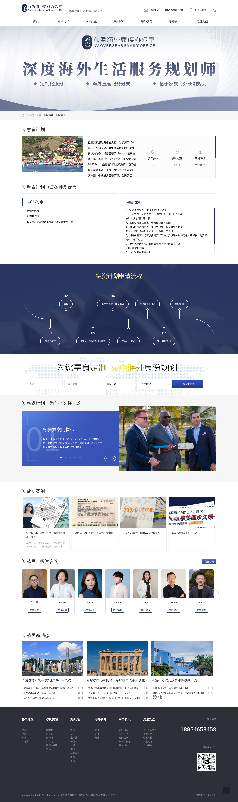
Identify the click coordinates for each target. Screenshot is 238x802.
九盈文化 (147, 741)
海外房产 (119, 21)
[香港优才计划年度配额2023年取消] (52, 658)
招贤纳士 (147, 733)
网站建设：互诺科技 (206, 795)
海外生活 (123, 733)
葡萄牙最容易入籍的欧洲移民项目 (40, 698)
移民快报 (123, 737)
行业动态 (123, 730)
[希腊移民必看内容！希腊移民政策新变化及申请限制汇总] (117, 658)
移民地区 (63, 21)
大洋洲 (25, 741)
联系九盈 (147, 737)
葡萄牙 (73, 741)
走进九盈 (202, 21)
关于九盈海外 (150, 730)
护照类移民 (51, 745)
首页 (36, 21)
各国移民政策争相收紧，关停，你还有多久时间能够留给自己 (179, 693)
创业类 (49, 741)
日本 (72, 733)
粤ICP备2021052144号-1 (103, 795)
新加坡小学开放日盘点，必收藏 (39, 693)
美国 (72, 749)
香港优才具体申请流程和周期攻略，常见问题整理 (113, 688)
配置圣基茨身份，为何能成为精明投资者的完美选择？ (48, 688)
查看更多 (157, 698)
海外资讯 (174, 21)
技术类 (49, 730)
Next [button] (113, 458)
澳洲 (72, 730)
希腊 (72, 745)
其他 (48, 749)
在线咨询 (34, 610)
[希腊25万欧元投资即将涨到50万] (182, 658)
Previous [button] (106, 458)
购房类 (49, 733)
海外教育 (147, 21)
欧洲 (24, 737)
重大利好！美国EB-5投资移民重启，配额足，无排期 (114, 698)
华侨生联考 (124, 741)
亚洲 (24, 733)
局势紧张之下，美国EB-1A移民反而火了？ (109, 693)
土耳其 (73, 737)
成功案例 (147, 745)
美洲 (24, 730)
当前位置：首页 (33, 115)
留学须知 (123, 745)
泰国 (72, 757)
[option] (119, 68)
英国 (72, 761)
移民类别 (91, 21)
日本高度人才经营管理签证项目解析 (171, 688)
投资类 (49, 737)
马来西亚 (74, 753)
